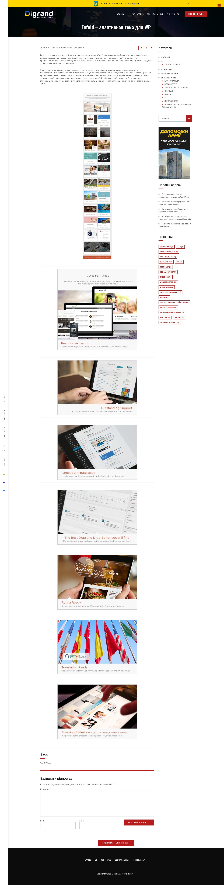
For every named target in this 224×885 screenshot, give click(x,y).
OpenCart (169, 91)
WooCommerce (168, 282)
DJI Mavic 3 (166, 262)
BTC (180, 247)
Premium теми (59, 48)
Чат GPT (179, 317)
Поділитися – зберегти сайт (116, 842)
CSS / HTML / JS (168, 257)
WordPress (138, 14)
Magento (168, 94)
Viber (4, 448)
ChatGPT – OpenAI (172, 64)
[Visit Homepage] (39, 14)
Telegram (4, 415)
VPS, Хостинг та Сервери (176, 88)
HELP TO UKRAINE (195, 14)
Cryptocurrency (169, 252)
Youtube (4, 398)
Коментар (45, 789)
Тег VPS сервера (168, 307)
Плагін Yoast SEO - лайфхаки (174, 302)
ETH (179, 262)
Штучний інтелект (169, 323)
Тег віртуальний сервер (172, 312)
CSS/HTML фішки (155, 14)
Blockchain (166, 247)
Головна (120, 14)
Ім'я (42, 821)
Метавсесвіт (170, 84)
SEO (166, 98)
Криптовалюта (171, 81)
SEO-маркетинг (168, 272)
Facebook (4, 462)
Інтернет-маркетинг (170, 292)
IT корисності (174, 14)
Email (82, 821)
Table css (165, 277)
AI (128, 14)
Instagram (4, 432)
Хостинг (165, 317)
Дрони (164, 297)
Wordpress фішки (75, 48)
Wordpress (166, 287)
